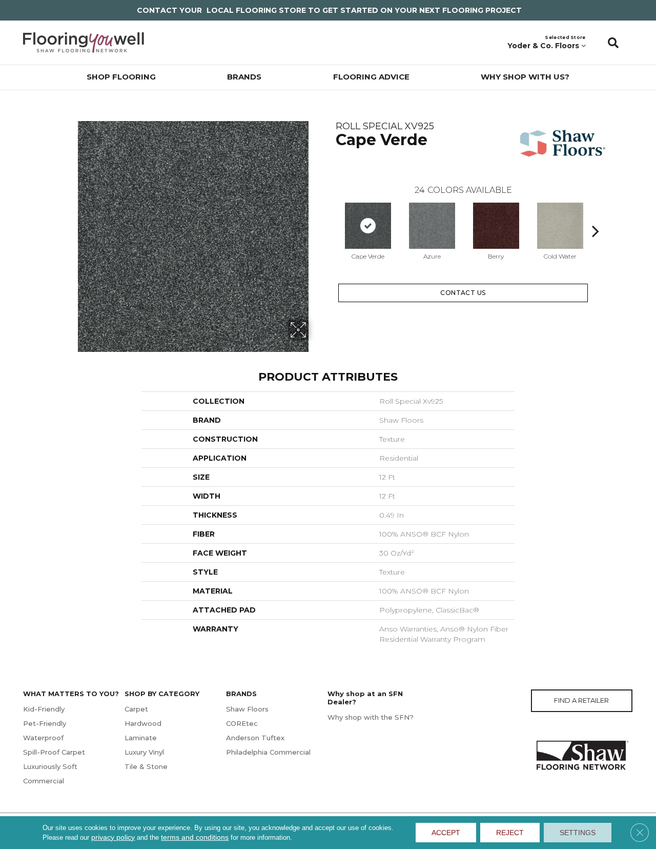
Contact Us (463, 293)
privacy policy (113, 837)
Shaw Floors (247, 709)
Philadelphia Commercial (268, 752)
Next (595, 215)
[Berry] (496, 225)
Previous (330, 215)
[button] (613, 42)
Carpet (136, 709)
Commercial (43, 781)
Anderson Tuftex (255, 738)
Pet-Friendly (44, 723)
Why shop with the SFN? (370, 717)
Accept (446, 832)
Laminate (141, 738)
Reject (510, 832)
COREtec (242, 723)
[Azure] (432, 225)
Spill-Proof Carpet (54, 752)
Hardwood (143, 723)
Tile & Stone (146, 766)
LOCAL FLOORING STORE (256, 10)
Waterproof (43, 738)
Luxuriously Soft (50, 766)
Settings (578, 832)
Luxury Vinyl (144, 752)
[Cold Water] (560, 225)
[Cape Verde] (368, 225)
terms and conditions (195, 837)
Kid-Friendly (44, 709)
